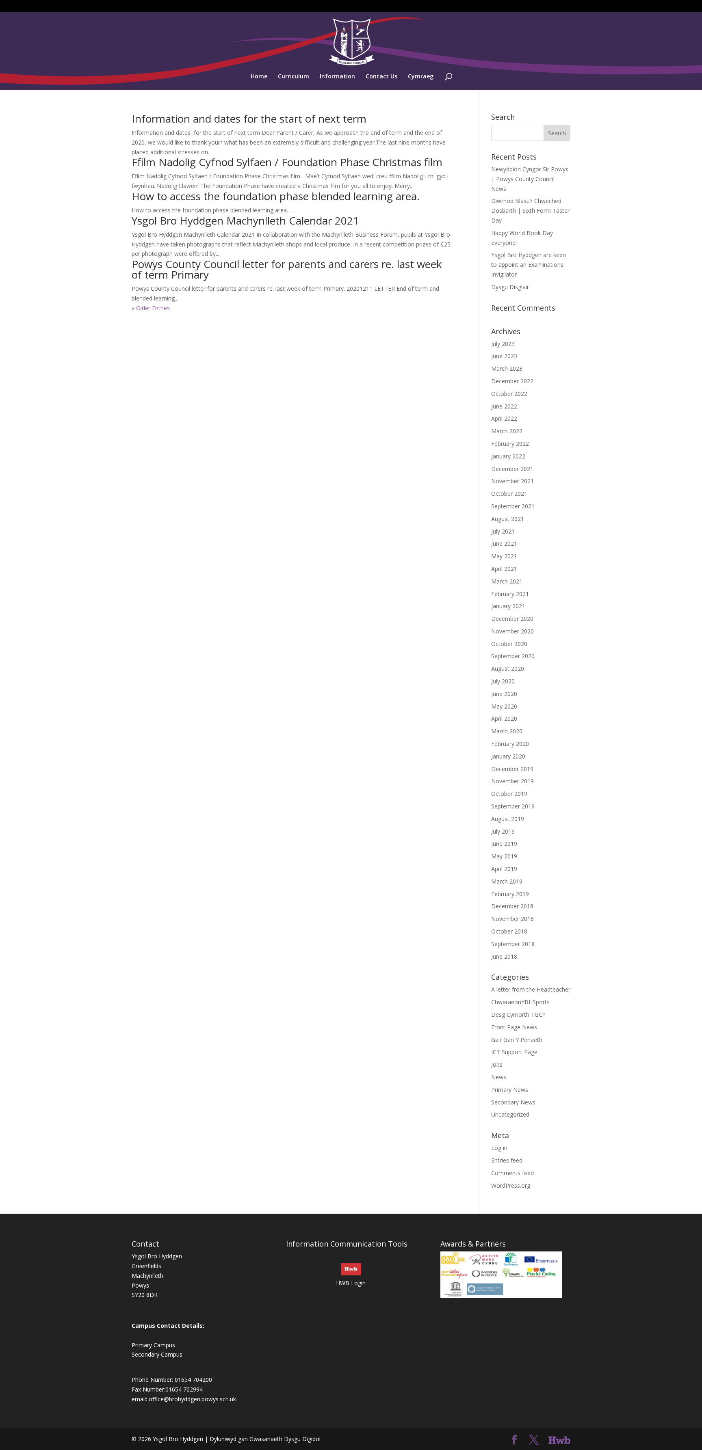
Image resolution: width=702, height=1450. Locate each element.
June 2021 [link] (504, 543)
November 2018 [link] (512, 919)
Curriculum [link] (293, 76)
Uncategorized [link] (510, 1114)
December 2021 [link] (512, 469)
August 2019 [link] (507, 819)
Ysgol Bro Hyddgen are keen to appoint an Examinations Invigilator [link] (528, 264)
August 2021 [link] (507, 519)
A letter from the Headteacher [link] (530, 989)
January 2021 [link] (508, 606)
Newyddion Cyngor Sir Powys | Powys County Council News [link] (529, 178)
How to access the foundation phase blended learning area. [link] (276, 196)
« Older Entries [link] (151, 308)
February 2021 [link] (510, 594)
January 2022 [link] (508, 456)
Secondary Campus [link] (157, 1354)
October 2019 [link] (509, 793)
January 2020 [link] (508, 756)
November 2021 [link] (512, 481)
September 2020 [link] (513, 656)
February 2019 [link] (510, 894)
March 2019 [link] (506, 881)
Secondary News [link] (513, 1102)
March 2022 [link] (506, 431)
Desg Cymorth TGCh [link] (518, 1014)
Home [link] (259, 76)
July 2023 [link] (503, 344)
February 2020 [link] (510, 744)
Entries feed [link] (506, 1160)
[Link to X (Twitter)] (534, 1440)
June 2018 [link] (504, 956)
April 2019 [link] (504, 869)
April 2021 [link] (504, 569)
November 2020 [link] (512, 631)
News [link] (498, 1077)
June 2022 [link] (504, 406)
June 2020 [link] (504, 694)
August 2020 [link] (507, 668)
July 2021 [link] (503, 531)
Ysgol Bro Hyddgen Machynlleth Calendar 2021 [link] (245, 220)
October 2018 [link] (509, 931)
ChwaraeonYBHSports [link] (520, 1002)
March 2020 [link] (506, 731)
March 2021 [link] (506, 581)
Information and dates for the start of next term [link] (249, 118)
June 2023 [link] (504, 356)
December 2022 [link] (512, 381)
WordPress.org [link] (510, 1185)
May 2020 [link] (504, 706)
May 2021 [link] (504, 556)
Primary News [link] (509, 1089)
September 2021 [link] (513, 506)
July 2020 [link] (503, 681)
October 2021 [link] (509, 493)
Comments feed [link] (512, 1173)
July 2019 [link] (503, 831)
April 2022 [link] (504, 418)
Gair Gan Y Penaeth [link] (516, 1040)
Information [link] (337, 76)
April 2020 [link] (504, 718)
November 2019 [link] (512, 781)
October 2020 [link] (509, 644)
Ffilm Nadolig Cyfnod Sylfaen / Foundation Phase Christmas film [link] (287, 162)
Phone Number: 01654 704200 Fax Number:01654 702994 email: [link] (172, 1389)
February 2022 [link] (510, 443)
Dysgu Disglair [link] (510, 287)
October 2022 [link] (509, 394)
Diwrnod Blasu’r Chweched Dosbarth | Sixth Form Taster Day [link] (530, 210)
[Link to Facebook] (514, 1440)
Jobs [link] (497, 1064)
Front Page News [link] (514, 1027)
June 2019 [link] (504, 843)
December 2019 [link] (512, 769)
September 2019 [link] (513, 806)
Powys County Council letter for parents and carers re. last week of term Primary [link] (287, 269)
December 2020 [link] (512, 618)
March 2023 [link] (506, 368)
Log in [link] (499, 1148)
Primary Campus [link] (153, 1345)
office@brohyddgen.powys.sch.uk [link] (192, 1399)
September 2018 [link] (513, 944)
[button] (557, 133)
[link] (352, 41)
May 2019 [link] (504, 856)
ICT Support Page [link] (514, 1052)
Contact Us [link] (381, 76)
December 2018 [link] (512, 906)
